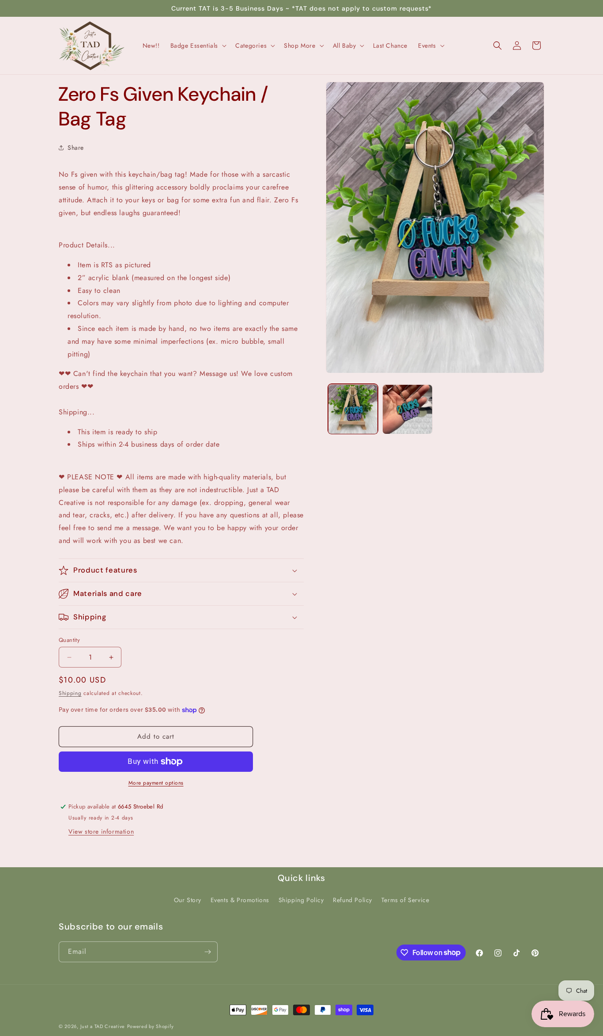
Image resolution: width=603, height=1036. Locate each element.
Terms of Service (405, 900)
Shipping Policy (301, 900)
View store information (101, 831)
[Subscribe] (207, 951)
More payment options (156, 783)
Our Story (187, 900)
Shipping (70, 693)
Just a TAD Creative (102, 1026)
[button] (197, 45)
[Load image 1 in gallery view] (353, 409)
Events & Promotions (240, 900)
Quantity (69, 640)
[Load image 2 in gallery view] (407, 409)
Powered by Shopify (150, 1026)
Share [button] (76, 147)
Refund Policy (352, 900)
